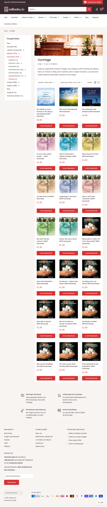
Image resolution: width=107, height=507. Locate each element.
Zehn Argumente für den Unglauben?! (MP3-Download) (90, 366)
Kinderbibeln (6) (13, 66)
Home (6, 31)
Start (5, 17)
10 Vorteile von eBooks (43, 440)
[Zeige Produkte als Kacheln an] (95, 82)
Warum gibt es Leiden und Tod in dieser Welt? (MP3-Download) (91, 241)
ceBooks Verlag (27, 17)
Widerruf (7, 446)
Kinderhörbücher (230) (16, 69)
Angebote (95, 17)
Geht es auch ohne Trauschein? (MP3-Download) (88, 199)
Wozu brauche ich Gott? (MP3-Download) (90, 155)
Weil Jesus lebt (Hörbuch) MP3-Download (68, 110)
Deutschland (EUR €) (11, 493)
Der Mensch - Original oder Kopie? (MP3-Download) (68, 283)
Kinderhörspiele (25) (15, 73)
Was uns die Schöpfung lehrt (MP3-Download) (45, 365)
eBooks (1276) (12, 53)
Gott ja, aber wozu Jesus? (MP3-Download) (68, 240)
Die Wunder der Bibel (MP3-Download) (89, 323)
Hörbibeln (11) (13, 60)
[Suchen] (89, 9)
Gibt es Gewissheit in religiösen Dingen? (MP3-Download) (68, 156)
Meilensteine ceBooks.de (44, 436)
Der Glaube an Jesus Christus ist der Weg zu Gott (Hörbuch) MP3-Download (45, 112)
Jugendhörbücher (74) (16, 76)
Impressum (39, 443)
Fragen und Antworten (11, 436)
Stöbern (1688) (12, 85)
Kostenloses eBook (94, 2)
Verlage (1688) (12, 82)
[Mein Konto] (97, 9)
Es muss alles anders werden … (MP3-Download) (44, 156)
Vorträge (12, 31)
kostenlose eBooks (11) (15, 96)
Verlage (65, 17)
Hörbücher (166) (14, 63)
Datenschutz (40, 446)
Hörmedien (53, 17)
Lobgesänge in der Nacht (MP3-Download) (67, 198)
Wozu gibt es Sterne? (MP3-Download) (44, 323)
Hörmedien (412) (13, 57)
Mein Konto (8, 433)
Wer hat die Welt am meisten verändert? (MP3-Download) (68, 324)
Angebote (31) (12, 92)
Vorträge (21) (12, 79)
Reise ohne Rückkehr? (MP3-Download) (44, 283)
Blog (86, 17)
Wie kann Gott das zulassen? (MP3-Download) (43, 241)
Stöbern (76, 17)
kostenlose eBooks (10, 24)
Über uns (39, 433)
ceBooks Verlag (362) (14, 50)
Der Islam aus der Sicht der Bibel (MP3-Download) (68, 365)
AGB (6, 443)
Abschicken (11, 482)
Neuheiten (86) (12, 47)
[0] (101, 9)
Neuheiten (14, 17)
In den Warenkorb (46, 126)
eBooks (41, 17)
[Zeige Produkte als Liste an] (99, 82)
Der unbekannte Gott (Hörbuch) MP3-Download (91, 110)
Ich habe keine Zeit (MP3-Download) (45, 198)
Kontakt (6, 440)
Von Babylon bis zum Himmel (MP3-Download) (90, 283)
